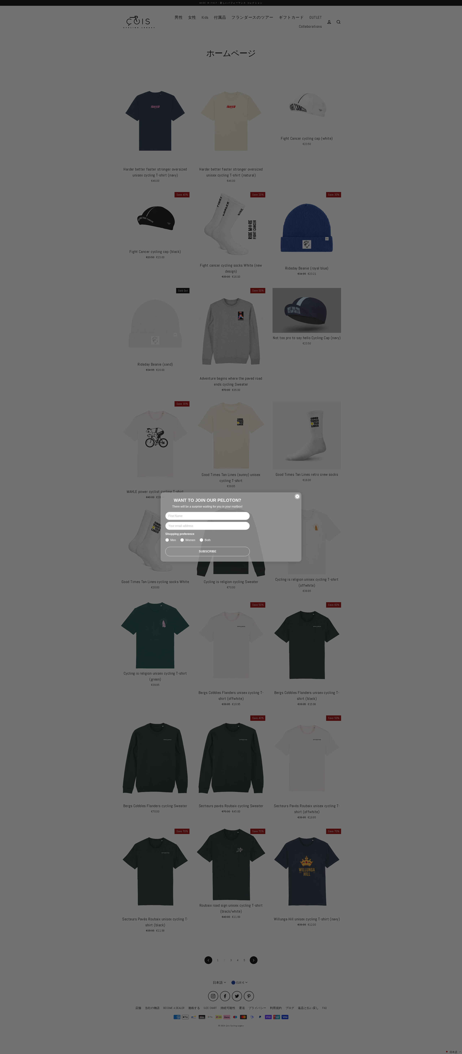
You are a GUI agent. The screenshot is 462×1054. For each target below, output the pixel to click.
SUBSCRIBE (207, 551)
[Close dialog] (297, 496)
